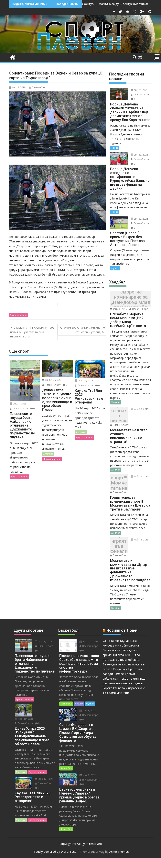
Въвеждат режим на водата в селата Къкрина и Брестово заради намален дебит (124, 669)
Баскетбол (66, 703)
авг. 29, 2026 (140, 90)
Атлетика (48, 453)
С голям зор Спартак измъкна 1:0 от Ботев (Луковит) (82, 330)
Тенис (114, 147)
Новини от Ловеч (122, 630)
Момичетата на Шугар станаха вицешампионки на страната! (119, 415)
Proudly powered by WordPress (54, 851)
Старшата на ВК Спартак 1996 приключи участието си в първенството (32, 332)
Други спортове (18, 314)
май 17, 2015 (141, 476)
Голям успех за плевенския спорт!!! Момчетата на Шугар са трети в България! (119, 483)
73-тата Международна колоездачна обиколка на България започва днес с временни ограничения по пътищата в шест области (121, 650)
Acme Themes (119, 851)
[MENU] (157, 57)
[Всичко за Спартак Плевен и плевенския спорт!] (12, 57)
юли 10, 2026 (90, 641)
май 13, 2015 (141, 539)
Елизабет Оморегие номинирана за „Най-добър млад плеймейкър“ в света (130, 299)
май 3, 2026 (89, 710)
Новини (79, 703)
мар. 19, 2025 (53, 380)
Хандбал (115, 402)
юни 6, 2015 (120, 309)
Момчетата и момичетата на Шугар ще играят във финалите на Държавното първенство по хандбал (119, 546)
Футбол (115, 268)
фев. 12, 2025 (85, 380)
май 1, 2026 (89, 775)
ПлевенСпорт (39, 87)
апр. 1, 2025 (19, 403)
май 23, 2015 (141, 409)
